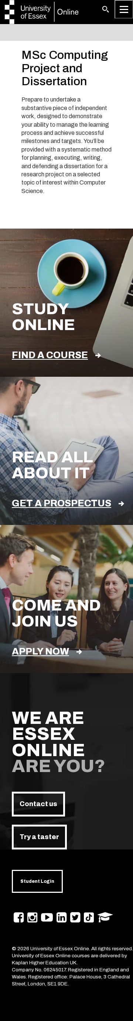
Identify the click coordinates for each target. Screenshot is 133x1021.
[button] (105, 9)
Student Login (37, 881)
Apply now (40, 651)
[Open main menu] (124, 9)
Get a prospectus (61, 503)
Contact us (38, 804)
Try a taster (39, 837)
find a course (50, 355)
